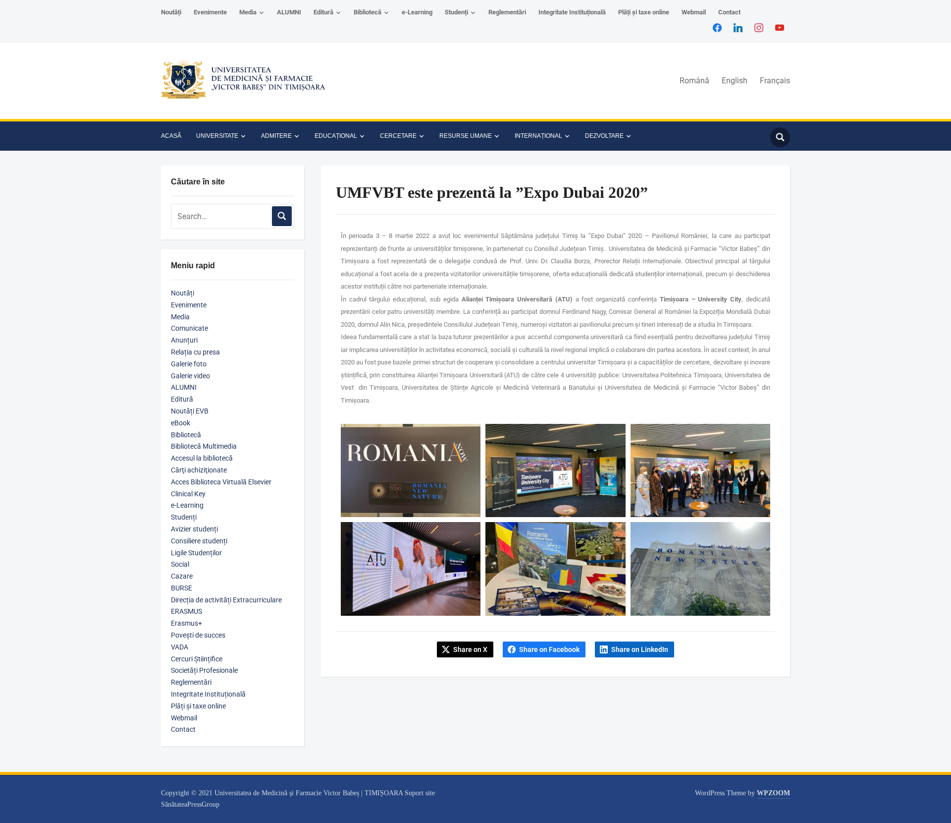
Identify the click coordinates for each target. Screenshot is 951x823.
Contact (729, 12)
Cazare (182, 576)
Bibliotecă (367, 12)
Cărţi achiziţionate (199, 470)
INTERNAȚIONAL (538, 135)
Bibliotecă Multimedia (204, 446)
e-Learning (417, 12)
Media (248, 12)
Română (694, 80)
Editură (323, 12)
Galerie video (190, 376)
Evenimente (210, 12)
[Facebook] (717, 27)
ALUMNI (289, 12)
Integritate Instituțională (572, 12)
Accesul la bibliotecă (202, 458)
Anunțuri (184, 340)
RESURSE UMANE (465, 135)
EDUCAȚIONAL (336, 135)
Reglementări (507, 12)
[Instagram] (758, 27)
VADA (179, 647)
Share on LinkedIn (639, 649)
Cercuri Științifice (196, 659)
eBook (180, 423)
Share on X (470, 649)
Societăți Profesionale (204, 670)
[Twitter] (738, 27)
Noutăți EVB (190, 411)
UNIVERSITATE (217, 135)
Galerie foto (189, 364)
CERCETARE (398, 135)
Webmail (694, 12)
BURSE (181, 588)
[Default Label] (779, 27)
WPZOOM (773, 793)
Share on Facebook (549, 649)
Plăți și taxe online (643, 12)
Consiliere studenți (199, 541)
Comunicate (189, 328)
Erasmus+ (186, 623)
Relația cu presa (195, 352)
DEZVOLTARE (604, 135)
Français (775, 80)
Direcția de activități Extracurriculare (226, 600)
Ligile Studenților (196, 553)
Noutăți (171, 12)
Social (180, 564)
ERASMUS (186, 611)
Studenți (456, 12)
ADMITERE (276, 135)
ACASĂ (171, 135)
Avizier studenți (194, 529)
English (734, 80)
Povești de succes (198, 635)
